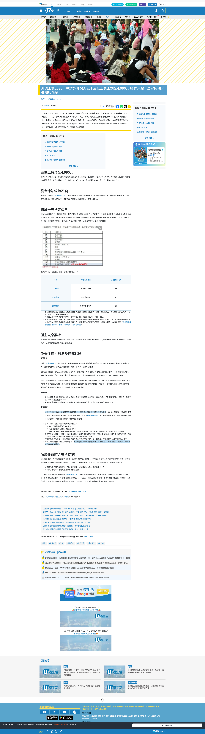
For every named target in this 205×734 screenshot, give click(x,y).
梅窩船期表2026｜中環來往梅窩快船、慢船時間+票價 (82, 686)
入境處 (66, 496)
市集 (92, 706)
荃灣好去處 (139, 706)
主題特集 (164, 17)
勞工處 (59, 496)
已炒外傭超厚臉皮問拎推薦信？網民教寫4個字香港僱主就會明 (66, 525)
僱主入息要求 (50, 155)
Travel (59, 5)
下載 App (153, 4)
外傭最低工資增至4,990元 (55, 142)
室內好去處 (132, 682)
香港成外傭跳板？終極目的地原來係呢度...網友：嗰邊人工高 (65, 529)
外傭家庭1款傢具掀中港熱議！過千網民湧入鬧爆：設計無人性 (66, 522)
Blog (82, 5)
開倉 (97, 706)
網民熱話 (85, 716)
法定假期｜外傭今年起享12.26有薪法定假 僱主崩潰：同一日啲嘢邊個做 (70, 508)
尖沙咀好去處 (106, 706)
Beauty (74, 5)
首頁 (43, 99)
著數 (44, 543)
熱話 (66, 667)
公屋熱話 (78, 11)
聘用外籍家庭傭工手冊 (77, 491)
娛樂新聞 (87, 11)
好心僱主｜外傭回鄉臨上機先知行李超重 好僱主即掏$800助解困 (67, 519)
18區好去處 (138, 17)
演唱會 (43, 17)
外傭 (61, 543)
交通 (66, 682)
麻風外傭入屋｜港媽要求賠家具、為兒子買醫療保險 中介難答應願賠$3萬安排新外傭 (75, 515)
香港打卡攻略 (152, 17)
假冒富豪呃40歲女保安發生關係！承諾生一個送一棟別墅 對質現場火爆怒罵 (146, 671)
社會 (59, 99)
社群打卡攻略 (132, 4)
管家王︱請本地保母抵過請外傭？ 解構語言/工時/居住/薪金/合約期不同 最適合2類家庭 (76, 512)
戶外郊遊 (94, 709)
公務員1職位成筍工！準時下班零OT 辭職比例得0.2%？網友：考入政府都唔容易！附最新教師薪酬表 (82, 672)
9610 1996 (88, 536)
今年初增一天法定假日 (53, 151)
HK (52, 5)
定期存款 (95, 11)
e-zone (90, 5)
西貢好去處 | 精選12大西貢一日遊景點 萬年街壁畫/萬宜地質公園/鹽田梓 (146, 686)
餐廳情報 (85, 709)
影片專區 (117, 17)
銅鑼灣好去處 (118, 706)
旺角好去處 (150, 706)
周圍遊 (127, 17)
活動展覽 (85, 706)
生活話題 (51, 99)
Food (66, 5)
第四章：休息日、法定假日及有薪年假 (66, 324)
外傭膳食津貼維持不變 (53, 146)
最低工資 (81, 543)
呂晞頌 (46, 105)
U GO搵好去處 (118, 4)
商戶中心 (142, 4)
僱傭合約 (70, 543)
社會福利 (103, 709)
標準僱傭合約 (60, 195)
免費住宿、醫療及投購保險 (55, 160)
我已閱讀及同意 (167, 725)
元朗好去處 (129, 706)
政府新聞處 (50, 496)
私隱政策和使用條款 (60, 724)
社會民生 (91, 543)
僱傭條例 (53, 543)
